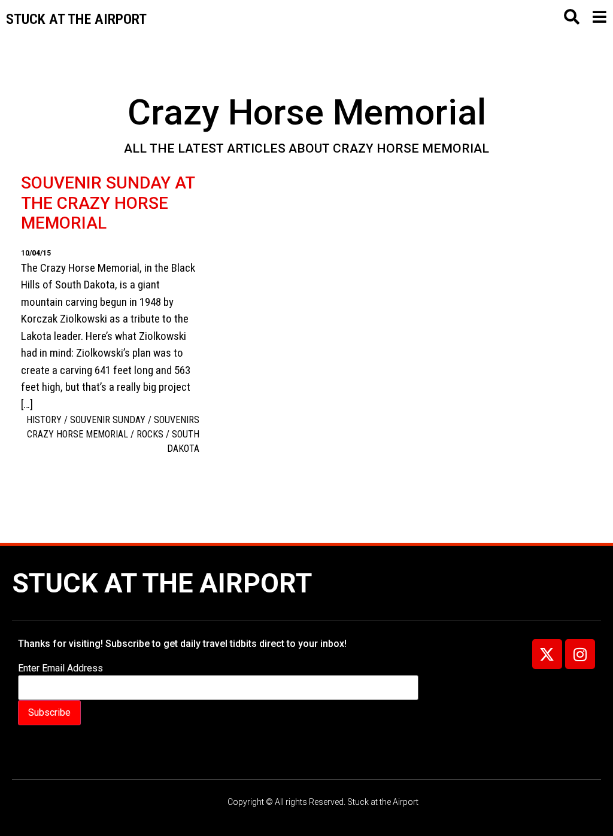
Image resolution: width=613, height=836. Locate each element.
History (44, 419)
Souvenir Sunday (107, 419)
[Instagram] (580, 654)
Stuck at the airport (76, 19)
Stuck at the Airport (162, 583)
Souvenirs (176, 419)
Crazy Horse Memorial (77, 434)
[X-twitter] (547, 654)
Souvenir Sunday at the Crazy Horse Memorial (108, 203)
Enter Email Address (60, 668)
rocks (149, 434)
